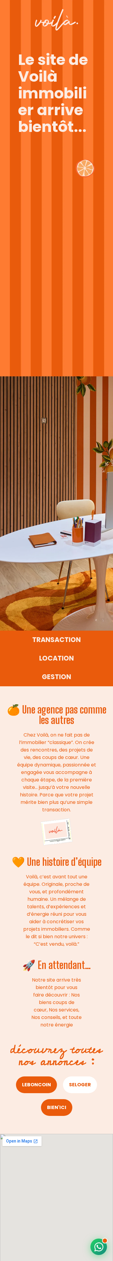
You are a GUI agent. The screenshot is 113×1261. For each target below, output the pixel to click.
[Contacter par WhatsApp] (98, 1247)
